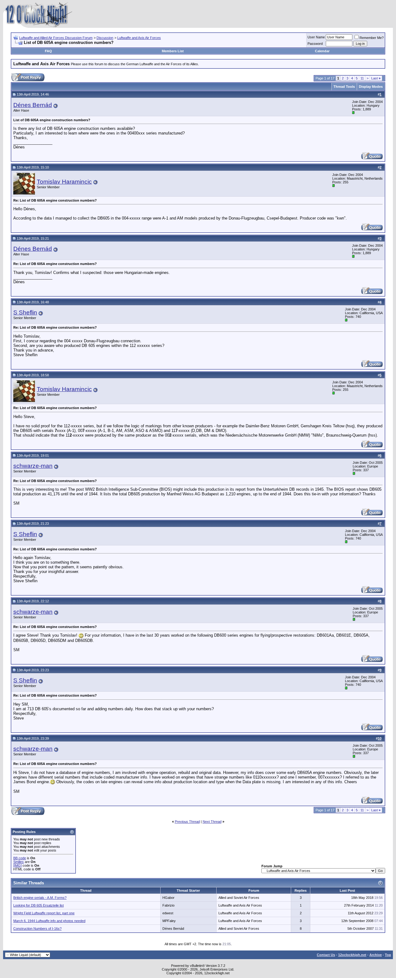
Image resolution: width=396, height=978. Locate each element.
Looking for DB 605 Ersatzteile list (38, 905)
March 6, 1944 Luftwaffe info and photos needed (49, 921)
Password (315, 43)
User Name (316, 37)
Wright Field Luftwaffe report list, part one (44, 913)
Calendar (322, 51)
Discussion (105, 38)
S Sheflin (25, 312)
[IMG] (17, 865)
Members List (173, 51)
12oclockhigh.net (352, 955)
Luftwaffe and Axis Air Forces (139, 38)
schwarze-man (33, 466)
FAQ (48, 51)
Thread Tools (344, 86)
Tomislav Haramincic (64, 181)
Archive (375, 955)
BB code (19, 858)
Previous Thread (187, 821)
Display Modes (371, 86)
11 (362, 78)
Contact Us (326, 955)
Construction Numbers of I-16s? (37, 928)
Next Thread (212, 821)
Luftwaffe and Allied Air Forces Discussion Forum (56, 38)
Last (376, 78)
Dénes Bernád (32, 105)
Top (388, 955)
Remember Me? (371, 38)
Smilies (18, 862)
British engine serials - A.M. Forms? (40, 897)
